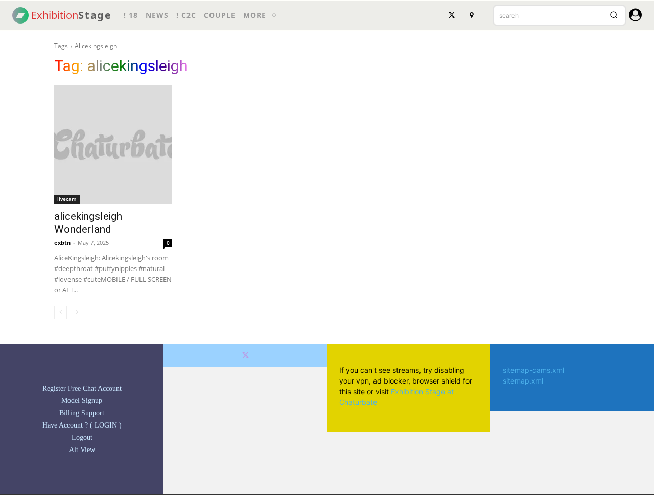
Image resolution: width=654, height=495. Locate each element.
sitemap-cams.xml (533, 370)
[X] (451, 15)
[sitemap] (471, 15)
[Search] (613, 15)
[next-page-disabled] (77, 312)
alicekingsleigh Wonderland (88, 222)
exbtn (62, 242)
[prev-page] (60, 312)
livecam (67, 198)
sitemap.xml (523, 380)
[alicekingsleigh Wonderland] (113, 144)
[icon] (635, 16)
